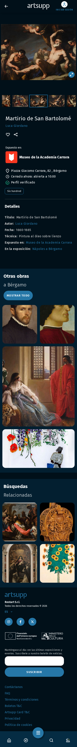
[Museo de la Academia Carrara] (11, 157)
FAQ (7, 693)
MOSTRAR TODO (18, 295)
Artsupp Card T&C (17, 712)
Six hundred (14, 191)
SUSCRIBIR (34, 672)
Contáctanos (14, 687)
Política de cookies (18, 725)
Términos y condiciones (21, 699)
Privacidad (12, 718)
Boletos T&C (13, 706)
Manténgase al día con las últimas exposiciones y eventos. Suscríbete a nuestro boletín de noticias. (34, 652)
